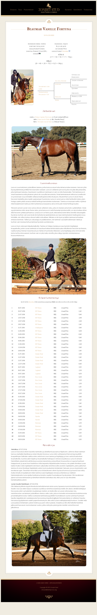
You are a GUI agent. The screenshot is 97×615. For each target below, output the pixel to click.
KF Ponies (38, 308)
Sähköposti (77, 10)
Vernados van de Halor (45, 122)
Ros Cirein (38, 377)
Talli (20, 10)
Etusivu (13, 10)
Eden (57, 100)
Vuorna (65, 51)
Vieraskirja (88, 10)
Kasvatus (68, 10)
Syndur (37, 416)
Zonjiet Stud (39, 354)
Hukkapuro (39, 327)
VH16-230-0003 (49, 35)
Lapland (37, 367)
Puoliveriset (29, 10)
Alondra (31, 302)
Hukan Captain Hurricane (43, 117)
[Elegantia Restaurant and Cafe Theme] (49, 13)
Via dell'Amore (60, 81)
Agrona (58, 84)
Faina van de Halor (44, 119)
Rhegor (58, 97)
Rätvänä (38, 423)
